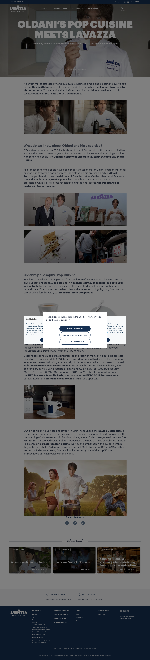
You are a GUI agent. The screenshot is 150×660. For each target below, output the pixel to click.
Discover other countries (75, 335)
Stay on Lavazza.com (75, 341)
